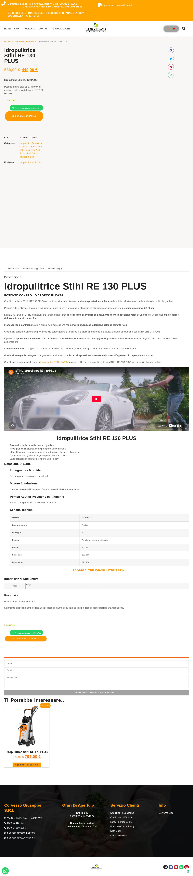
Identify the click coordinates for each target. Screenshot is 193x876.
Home (7, 28)
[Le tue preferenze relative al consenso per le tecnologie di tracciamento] (188, 871)
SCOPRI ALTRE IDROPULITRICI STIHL (99, 570)
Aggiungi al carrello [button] (27, 765)
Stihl (14, 41)
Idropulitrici (25, 143)
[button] (184, 29)
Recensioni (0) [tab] (55, 268)
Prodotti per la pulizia (26, 41)
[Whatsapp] (181, 867)
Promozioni (25, 153)
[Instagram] (165, 867)
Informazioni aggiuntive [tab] (33, 268)
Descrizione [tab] (13, 268)
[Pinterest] (186, 867)
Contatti (44, 28)
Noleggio (29, 28)
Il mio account (61, 28)
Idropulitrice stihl (27, 162)
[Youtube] (176, 867)
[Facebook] (171, 867)
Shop (17, 28)
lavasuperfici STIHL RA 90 (53, 362)
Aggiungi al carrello (24, 116)
